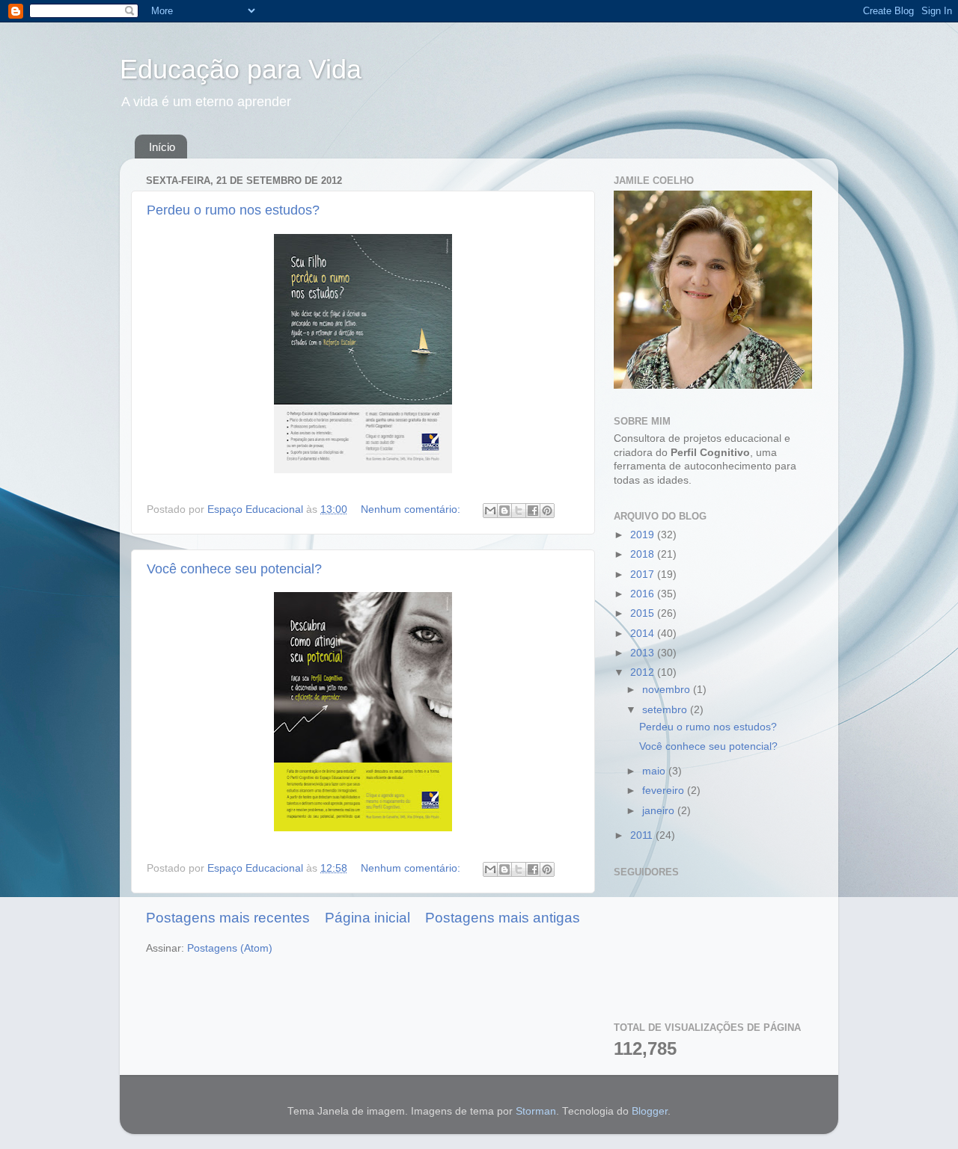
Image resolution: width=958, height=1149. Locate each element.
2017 (643, 574)
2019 (643, 534)
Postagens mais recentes (228, 917)
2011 (643, 835)
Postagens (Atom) (229, 948)
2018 (643, 554)
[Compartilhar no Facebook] (532, 510)
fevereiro (664, 790)
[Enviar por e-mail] (490, 510)
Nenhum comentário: (412, 509)
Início (162, 147)
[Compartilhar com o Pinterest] (547, 510)
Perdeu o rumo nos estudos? (233, 210)
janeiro (659, 810)
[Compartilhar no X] (518, 510)
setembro (666, 709)
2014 (643, 633)
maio (655, 771)
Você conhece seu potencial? (234, 568)
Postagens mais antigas (502, 917)
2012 (643, 672)
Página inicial (367, 917)
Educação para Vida (240, 69)
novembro (667, 689)
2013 (643, 653)
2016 (643, 594)
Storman (536, 1111)
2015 (643, 613)
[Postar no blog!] (504, 510)
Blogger (650, 1111)
